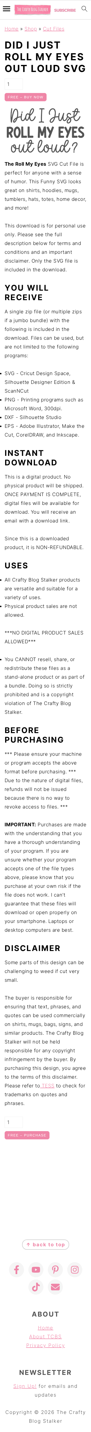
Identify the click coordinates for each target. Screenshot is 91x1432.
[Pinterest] (55, 1269)
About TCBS (45, 1337)
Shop (31, 29)
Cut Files (54, 29)
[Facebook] (16, 1269)
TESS (47, 1086)
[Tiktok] (35, 1287)
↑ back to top (45, 1245)
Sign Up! (25, 1386)
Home (12, 29)
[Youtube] (35, 1269)
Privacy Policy (45, 1345)
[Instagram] (74, 1269)
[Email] (55, 1287)
